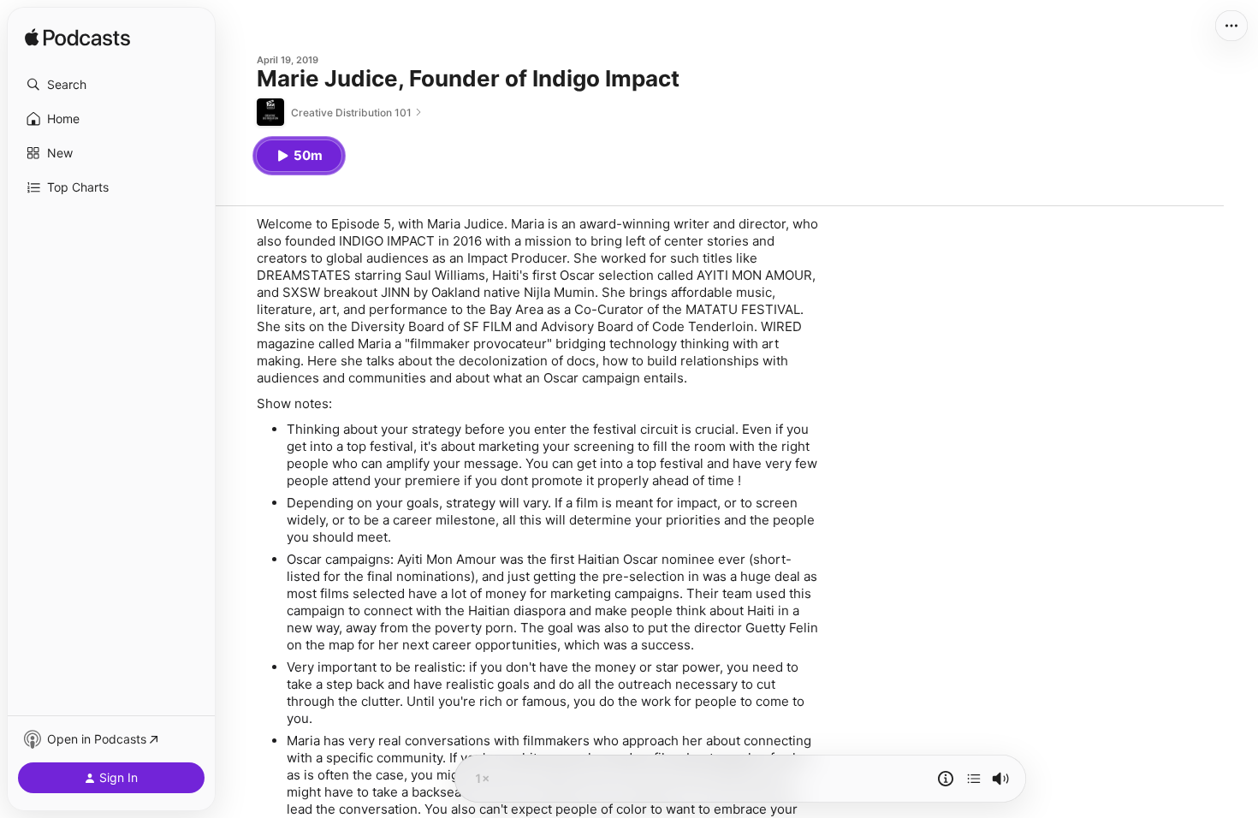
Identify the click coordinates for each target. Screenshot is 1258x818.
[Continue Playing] (974, 779)
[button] (111, 84)
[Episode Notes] (945, 779)
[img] (77, 38)
